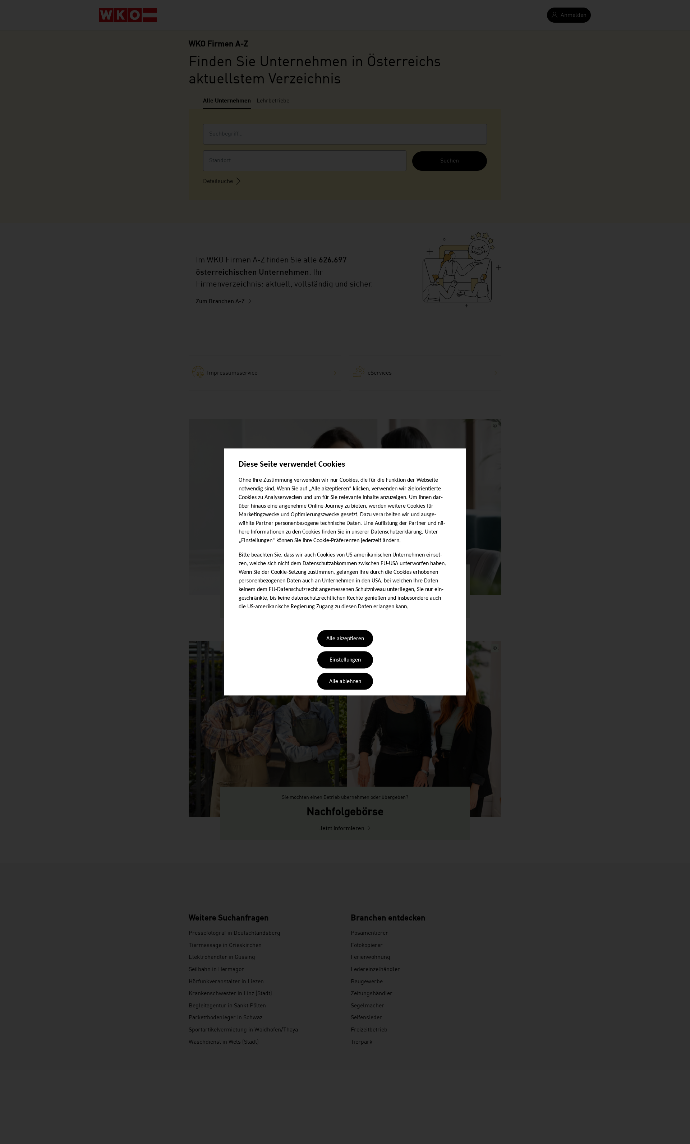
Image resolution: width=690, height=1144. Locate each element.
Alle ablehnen (345, 682)
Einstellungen (345, 660)
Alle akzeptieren (345, 639)
